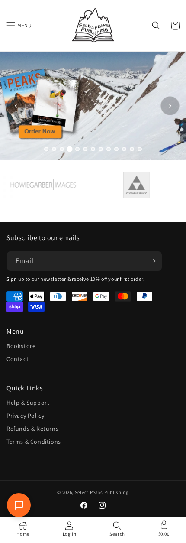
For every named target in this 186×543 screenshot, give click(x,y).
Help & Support (27, 402)
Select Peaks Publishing (102, 492)
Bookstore (20, 346)
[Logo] (38, 185)
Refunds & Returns (32, 428)
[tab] (46, 149)
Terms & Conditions (33, 441)
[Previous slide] (16, 105)
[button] (10, 25)
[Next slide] (170, 105)
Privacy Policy (25, 415)
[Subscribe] (152, 261)
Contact (17, 359)
